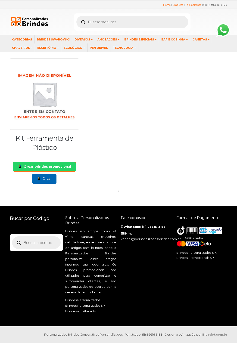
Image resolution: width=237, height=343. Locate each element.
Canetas (200, 39)
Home (167, 4)
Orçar (47, 178)
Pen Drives (99, 47)
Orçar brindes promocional (47, 166)
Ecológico (73, 47)
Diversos (82, 39)
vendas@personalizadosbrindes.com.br (151, 239)
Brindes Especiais (139, 39)
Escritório (46, 47)
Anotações (107, 39)
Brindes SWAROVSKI (53, 39)
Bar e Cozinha (173, 39)
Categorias (22, 39)
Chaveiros (21, 47)
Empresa (178, 4)
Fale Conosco (193, 4)
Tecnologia (123, 47)
